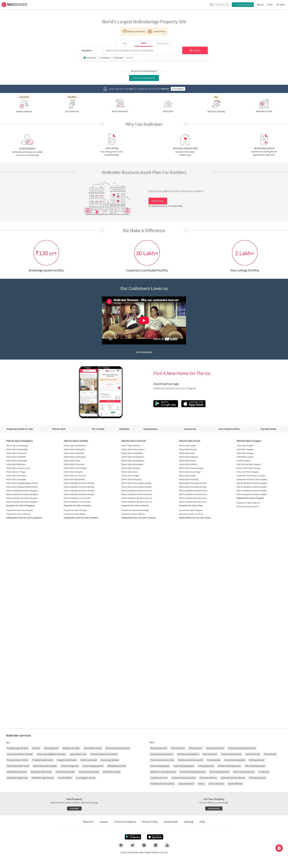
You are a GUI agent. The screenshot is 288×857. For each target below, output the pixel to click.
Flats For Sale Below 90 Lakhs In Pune (193, 502)
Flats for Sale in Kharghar (73, 472)
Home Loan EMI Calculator (118, 748)
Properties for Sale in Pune (191, 505)
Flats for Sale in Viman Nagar (189, 472)
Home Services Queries (235, 760)
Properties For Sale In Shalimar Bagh (135, 510)
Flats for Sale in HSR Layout (16, 453)
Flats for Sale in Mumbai (76, 440)
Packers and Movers (215, 748)
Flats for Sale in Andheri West (75, 445)
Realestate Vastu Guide (41, 771)
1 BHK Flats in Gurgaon (245, 445)
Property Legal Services (17, 748)
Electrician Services (208, 777)
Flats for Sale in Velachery (130, 445)
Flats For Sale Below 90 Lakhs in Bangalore (22, 502)
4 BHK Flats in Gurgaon (245, 457)
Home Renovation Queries (45, 766)
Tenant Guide (270, 754)
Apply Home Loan (78, 754)
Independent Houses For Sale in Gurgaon (252, 479)
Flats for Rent (59, 428)
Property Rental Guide (231, 754)
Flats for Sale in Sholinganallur (132, 460)
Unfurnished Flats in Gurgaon (248, 472)
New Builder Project (93, 748)
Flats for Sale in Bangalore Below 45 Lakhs (22, 483)
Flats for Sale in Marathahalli (16, 449)
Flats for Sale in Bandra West (74, 479)
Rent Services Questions (188, 754)
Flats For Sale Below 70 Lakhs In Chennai (136, 494)
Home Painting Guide (160, 766)
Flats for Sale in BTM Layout (16, 475)
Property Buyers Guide (42, 760)
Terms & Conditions (125, 821)
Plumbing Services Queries (162, 783)
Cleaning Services (206, 766)
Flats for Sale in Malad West (74, 453)
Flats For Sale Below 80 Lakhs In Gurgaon (252, 490)
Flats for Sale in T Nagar (130, 475)
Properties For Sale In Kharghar (75, 510)
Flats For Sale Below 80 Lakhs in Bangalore (22, 498)
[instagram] (144, 845)
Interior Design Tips (69, 766)
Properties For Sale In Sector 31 (248, 503)
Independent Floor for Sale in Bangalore (24, 517)
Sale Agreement (51, 748)
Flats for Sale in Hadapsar (188, 457)
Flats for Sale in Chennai (133, 440)
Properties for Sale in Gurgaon (250, 498)
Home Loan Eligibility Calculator (51, 754)
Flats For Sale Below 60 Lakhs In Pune (193, 490)
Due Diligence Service (85, 777)
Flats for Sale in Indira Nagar (16, 460)
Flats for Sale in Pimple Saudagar (191, 468)
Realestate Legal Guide (17, 777)
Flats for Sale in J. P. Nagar (16, 472)
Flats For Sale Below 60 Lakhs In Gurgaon (252, 483)
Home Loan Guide (89, 760)
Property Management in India (241, 748)
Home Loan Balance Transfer (20, 754)
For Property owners (243, 4)
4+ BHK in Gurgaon (244, 460)
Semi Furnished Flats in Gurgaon (249, 468)
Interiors (36, 748)
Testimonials (171, 821)
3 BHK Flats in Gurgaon (245, 453)
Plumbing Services (257, 777)
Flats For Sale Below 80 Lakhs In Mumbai (79, 490)
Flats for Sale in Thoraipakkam (132, 457)
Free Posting (213, 808)
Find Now (74, 808)
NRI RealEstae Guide (117, 766)
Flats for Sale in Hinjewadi (188, 479)
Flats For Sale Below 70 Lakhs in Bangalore (22, 494)
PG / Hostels (98, 428)
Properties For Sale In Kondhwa (191, 514)
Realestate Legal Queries (43, 777)
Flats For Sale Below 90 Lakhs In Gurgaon (252, 494)
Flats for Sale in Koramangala (17, 445)
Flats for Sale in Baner (187, 453)
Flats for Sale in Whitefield (16, 457)
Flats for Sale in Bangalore (19, 440)
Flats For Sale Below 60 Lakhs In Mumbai (79, 483)
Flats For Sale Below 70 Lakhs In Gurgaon (252, 487)
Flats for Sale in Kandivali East (75, 475)
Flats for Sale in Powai (72, 460)
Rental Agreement (159, 748)
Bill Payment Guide (111, 771)
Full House (91, 57)
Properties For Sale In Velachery (133, 514)
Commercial (190, 428)
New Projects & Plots (229, 428)
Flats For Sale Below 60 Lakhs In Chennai (136, 490)
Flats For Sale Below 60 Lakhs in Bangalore (22, 490)
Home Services (213, 760)
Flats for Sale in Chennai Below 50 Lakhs (136, 487)
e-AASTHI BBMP (65, 777)
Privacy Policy (150, 821)
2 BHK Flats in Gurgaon (245, 449)
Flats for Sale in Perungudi (131, 479)
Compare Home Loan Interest (103, 754)
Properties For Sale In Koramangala (19, 510)
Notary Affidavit (235, 783)
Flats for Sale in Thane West (74, 464)
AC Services (264, 771)
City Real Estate (268, 428)
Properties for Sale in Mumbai (77, 505)
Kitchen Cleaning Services (229, 766)
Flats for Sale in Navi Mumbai (75, 457)
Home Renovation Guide (18, 766)
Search (197, 50)
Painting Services (256, 760)
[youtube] (167, 845)
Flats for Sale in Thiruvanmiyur (132, 449)
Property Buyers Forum (17, 760)
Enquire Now (158, 201)
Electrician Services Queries (233, 777)
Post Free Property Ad (144, 77)
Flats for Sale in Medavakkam (132, 464)
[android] (133, 836)
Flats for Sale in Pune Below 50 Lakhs (193, 487)
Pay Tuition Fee (178, 748)
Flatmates (118, 57)
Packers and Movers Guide (162, 760)
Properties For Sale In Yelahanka (18, 514)
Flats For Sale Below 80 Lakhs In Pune (193, 498)
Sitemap (189, 821)
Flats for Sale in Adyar (129, 472)
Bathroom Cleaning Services (163, 771)
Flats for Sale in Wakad (187, 445)
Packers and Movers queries (190, 760)
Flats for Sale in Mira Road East (75, 468)
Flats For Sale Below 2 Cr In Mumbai (77, 502)
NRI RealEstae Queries (17, 771)
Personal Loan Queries (89, 771)
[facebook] (121, 845)
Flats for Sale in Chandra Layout (18, 468)
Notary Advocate (216, 783)
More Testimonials (144, 352)
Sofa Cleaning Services (255, 766)
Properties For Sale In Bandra (75, 514)
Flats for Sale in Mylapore (130, 468)
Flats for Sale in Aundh (187, 460)
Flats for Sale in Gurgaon (249, 440)
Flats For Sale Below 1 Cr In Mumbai (77, 498)
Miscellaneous (150, 428)
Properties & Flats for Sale (19, 428)
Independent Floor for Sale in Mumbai (81, 517)
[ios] (155, 836)
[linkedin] (155, 845)
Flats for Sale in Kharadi (188, 449)
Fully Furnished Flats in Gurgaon (249, 464)
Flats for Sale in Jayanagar (16, 479)
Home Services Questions (162, 754)
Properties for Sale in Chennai (134, 505)
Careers (103, 821)
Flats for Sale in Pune (189, 440)
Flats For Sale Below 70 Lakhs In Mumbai (79, 487)
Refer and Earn (195, 748)
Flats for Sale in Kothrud (188, 464)
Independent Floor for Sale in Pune (195, 517)
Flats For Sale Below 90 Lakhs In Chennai (136, 502)
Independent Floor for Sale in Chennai (138, 517)
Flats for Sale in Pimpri (187, 475)
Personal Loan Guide (65, 771)
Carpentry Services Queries (183, 777)
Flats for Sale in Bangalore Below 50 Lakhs (22, 487)
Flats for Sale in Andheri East (74, 449)
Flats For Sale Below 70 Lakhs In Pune (193, 494)
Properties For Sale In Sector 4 (248, 506)
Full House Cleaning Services (193, 771)
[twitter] (132, 845)
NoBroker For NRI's (71, 748)
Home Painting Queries (184, 766)
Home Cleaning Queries (244, 771)
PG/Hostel (105, 57)
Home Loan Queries (109, 760)
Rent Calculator (210, 754)
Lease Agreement (186, 783)
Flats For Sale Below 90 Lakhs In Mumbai (79, 494)
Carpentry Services (159, 777)
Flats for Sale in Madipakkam (132, 453)
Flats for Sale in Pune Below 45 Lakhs (193, 483)
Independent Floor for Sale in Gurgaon (251, 475)
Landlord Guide (253, 754)
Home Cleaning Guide (219, 771)
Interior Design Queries (93, 766)
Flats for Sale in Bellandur (15, 464)
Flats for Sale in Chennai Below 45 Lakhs (136, 483)
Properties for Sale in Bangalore (20, 505)
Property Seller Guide (66, 760)
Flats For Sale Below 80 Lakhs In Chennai (136, 498)
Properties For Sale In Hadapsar (191, 510)
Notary (201, 783)
